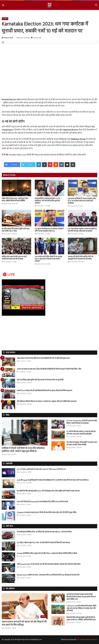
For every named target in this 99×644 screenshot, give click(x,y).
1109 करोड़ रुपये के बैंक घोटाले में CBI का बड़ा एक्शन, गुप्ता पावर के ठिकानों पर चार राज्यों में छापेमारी (48, 259)
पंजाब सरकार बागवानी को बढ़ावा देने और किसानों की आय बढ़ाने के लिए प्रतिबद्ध (24, 623)
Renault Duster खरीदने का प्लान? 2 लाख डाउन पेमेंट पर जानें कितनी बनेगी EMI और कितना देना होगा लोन (48, 575)
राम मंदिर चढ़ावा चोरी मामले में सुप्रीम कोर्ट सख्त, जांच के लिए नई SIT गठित (16, 229)
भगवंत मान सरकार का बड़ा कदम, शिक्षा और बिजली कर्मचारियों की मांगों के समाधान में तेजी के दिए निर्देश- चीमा (49, 369)
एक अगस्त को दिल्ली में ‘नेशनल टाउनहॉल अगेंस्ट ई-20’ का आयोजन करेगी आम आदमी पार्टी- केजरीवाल (82, 201)
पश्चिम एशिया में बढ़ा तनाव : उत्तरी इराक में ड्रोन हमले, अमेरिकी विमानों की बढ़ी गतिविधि (15, 199)
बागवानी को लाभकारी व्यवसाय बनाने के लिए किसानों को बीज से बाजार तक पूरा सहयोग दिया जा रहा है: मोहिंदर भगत (81, 597)
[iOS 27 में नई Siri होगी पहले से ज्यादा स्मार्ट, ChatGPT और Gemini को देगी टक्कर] (8, 472)
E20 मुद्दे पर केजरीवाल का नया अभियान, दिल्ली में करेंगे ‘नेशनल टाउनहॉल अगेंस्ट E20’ (49, 229)
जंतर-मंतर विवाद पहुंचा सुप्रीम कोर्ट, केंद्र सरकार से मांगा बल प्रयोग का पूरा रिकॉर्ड (40, 379)
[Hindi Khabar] (49, 5)
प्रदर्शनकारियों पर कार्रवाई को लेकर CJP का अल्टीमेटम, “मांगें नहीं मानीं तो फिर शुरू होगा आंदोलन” (47, 200)
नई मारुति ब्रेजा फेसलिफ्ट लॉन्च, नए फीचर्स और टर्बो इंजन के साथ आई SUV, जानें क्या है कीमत (44, 531)
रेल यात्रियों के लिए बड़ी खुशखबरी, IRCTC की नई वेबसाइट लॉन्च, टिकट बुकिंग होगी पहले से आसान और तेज (48, 491)
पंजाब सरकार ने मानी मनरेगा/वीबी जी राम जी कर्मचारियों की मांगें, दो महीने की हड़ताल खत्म (43, 358)
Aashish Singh (8, 38)
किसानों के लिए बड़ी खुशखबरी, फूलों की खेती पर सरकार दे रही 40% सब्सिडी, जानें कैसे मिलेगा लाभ (81, 618)
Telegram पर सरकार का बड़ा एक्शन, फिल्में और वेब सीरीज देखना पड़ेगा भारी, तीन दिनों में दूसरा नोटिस (46, 512)
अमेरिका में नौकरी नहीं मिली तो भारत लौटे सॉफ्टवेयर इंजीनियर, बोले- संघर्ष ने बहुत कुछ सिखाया (23, 450)
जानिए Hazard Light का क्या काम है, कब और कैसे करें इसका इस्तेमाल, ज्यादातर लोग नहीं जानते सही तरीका (48, 564)
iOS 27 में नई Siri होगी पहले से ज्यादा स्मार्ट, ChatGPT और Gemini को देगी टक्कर (41, 469)
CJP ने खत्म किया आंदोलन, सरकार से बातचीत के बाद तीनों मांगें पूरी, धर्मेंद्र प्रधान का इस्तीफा (82, 229)
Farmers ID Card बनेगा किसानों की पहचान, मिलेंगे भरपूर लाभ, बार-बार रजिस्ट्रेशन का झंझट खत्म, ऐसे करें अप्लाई (81, 608)
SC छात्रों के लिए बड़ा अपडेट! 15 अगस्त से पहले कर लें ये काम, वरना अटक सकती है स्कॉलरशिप (81, 432)
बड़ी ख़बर (5, 18)
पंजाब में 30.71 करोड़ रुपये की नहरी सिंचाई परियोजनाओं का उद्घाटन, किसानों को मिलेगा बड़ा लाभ (44, 390)
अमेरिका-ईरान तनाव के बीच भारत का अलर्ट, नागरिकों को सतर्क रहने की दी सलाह (14, 257)
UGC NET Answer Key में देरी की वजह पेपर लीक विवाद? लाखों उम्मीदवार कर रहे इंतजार (82, 422)
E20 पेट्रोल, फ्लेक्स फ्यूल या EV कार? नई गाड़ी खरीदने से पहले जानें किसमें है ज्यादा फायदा (43, 542)
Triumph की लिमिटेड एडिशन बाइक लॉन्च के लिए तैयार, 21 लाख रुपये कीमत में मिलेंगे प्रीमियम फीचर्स (47, 553)
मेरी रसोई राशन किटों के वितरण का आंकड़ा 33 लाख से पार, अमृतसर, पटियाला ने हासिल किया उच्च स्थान (47, 401)
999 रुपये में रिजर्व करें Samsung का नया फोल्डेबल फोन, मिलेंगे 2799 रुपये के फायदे (42, 501)
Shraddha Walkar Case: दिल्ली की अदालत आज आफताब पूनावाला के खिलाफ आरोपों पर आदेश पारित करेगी (47, 154)
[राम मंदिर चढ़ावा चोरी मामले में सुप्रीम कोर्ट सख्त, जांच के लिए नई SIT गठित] (16, 218)
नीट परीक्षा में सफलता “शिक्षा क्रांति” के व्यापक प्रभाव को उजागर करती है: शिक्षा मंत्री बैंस (82, 443)
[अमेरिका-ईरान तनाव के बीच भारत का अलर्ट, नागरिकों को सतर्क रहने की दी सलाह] (16, 246)
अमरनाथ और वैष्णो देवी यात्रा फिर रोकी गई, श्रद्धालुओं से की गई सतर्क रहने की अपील (80, 257)
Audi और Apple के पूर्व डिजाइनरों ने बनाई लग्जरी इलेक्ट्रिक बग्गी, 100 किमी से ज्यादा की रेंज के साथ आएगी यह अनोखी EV (53, 480)
